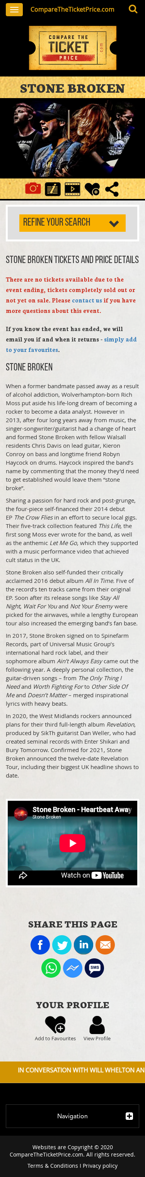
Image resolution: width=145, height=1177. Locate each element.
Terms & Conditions (52, 1165)
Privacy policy (100, 1165)
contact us (87, 300)
